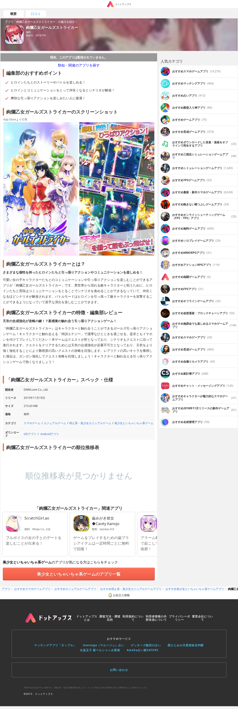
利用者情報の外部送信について (156, 618)
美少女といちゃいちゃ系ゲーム (133, 423)
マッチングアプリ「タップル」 (55, 645)
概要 (13, 13)
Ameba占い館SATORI (142, 650)
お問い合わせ (119, 670)
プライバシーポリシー (179, 618)
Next (151, 189)
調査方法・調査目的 (110, 618)
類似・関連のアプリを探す (79, 65)
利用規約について (133, 618)
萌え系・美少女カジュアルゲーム (90, 423)
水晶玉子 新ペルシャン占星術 (100, 650)
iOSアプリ (30, 434)
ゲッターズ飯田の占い (146, 645)
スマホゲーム (32, 423)
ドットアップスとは (86, 618)
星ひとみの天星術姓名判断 (186, 645)
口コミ (36, 13)
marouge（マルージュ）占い (103, 645)
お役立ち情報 (121, 595)
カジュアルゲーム (55, 423)
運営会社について (202, 618)
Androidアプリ (49, 434)
